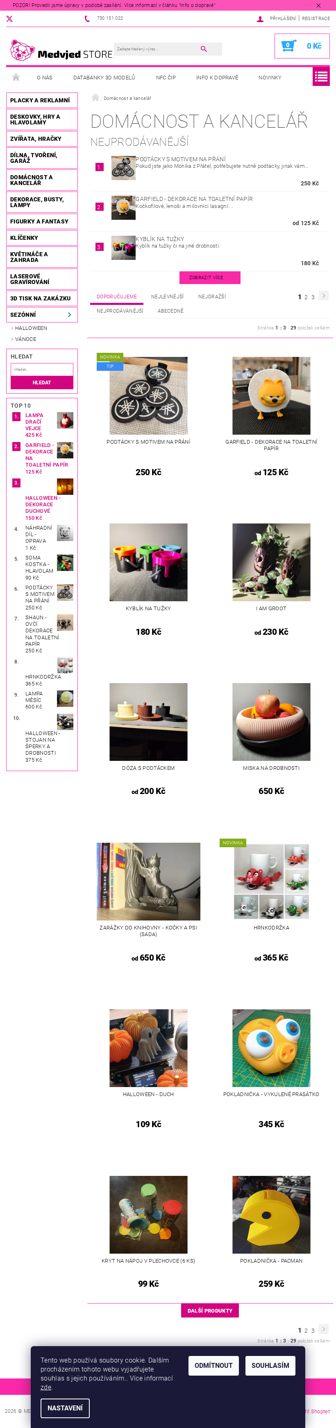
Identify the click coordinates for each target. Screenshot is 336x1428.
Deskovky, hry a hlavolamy (35, 119)
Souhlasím (270, 1365)
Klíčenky (24, 238)
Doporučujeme (117, 297)
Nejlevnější (167, 297)
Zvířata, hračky (36, 138)
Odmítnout (214, 1365)
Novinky (270, 77)
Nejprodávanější (120, 311)
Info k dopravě (217, 77)
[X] (13, 18)
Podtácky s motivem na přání (181, 159)
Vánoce (25, 339)
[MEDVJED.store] (64, 50)
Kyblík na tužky (160, 239)
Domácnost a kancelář (31, 180)
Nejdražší (212, 297)
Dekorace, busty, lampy (37, 202)
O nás (45, 77)
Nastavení (65, 1408)
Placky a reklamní (40, 100)
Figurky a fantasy (39, 221)
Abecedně (171, 311)
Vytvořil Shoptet (311, 1411)
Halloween (31, 328)
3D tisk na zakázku (40, 298)
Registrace (316, 18)
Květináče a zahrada (29, 257)
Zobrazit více (206, 277)
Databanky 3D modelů (104, 77)
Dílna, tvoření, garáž (34, 158)
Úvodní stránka (16, 77)
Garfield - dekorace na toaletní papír (194, 199)
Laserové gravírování (30, 279)
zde (46, 1387)
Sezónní (23, 314)
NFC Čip (166, 77)
